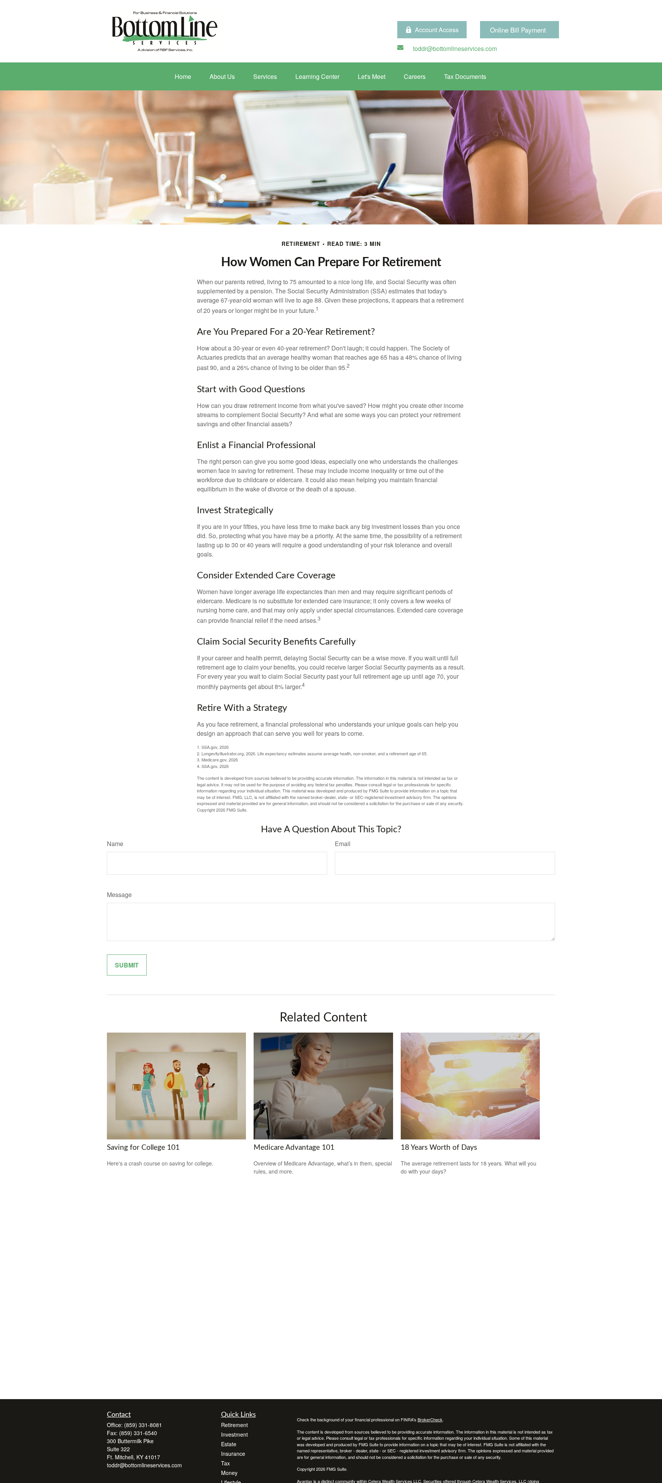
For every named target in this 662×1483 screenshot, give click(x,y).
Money (229, 1472)
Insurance (233, 1453)
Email (343, 843)
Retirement (234, 1425)
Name (115, 843)
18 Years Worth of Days (439, 1147)
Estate (228, 1444)
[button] (183, 76)
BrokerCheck (430, 1419)
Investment (234, 1434)
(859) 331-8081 (143, 1425)
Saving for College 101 (143, 1147)
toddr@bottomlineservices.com (144, 1465)
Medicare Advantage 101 (294, 1147)
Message (119, 894)
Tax (225, 1463)
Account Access (437, 29)
